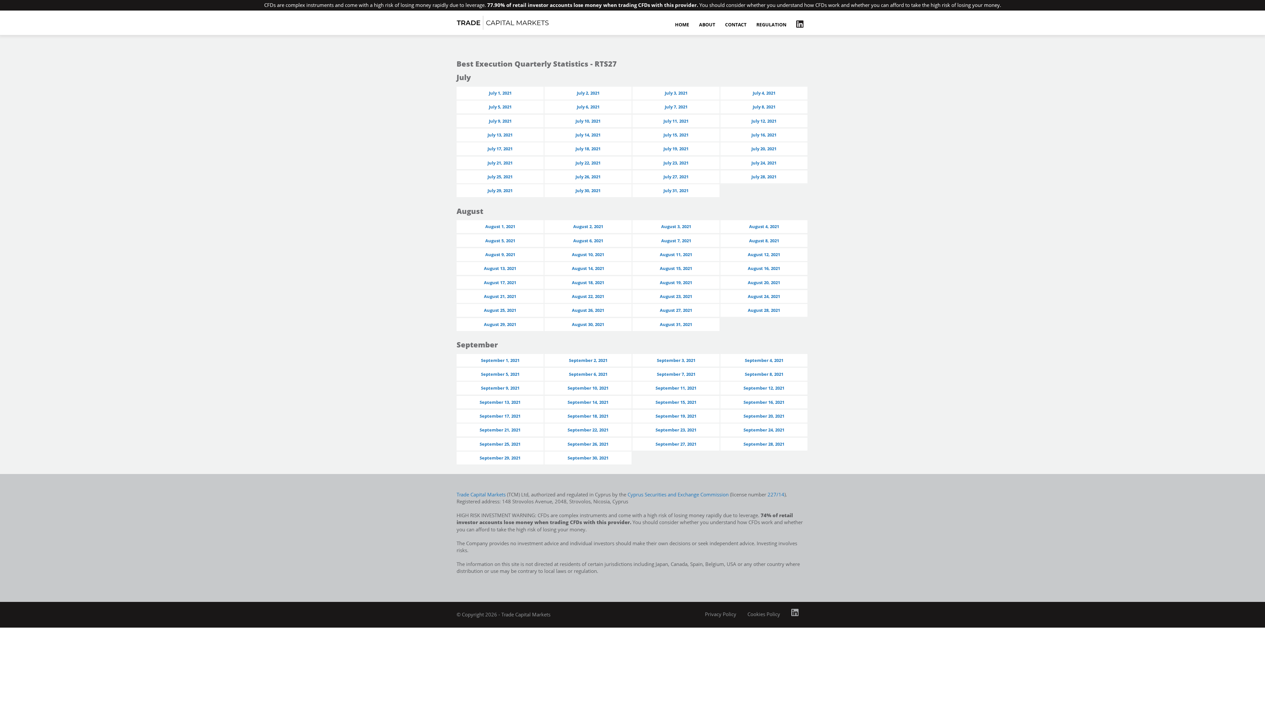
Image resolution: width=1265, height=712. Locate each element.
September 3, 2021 (676, 360)
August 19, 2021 (676, 282)
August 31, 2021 (676, 324)
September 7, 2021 (676, 374)
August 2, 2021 (588, 226)
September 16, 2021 (764, 402)
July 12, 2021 (763, 121)
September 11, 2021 (676, 388)
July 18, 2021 (588, 149)
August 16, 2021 (764, 268)
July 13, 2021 (500, 135)
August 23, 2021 (676, 296)
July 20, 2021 (763, 149)
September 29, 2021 (500, 458)
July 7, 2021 (676, 107)
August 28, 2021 (764, 310)
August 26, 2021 (588, 310)
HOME (682, 25)
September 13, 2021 (500, 402)
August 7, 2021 (676, 241)
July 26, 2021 (588, 177)
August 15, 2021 (676, 268)
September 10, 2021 (588, 388)
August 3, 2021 (676, 226)
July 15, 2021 (676, 135)
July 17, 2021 (500, 149)
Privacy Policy (720, 614)
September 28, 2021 (764, 444)
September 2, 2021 (588, 360)
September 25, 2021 (500, 444)
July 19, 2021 (676, 149)
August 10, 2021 (588, 254)
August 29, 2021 (500, 324)
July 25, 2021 (500, 177)
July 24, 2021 (763, 163)
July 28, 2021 (763, 177)
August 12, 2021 (764, 254)
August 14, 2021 (588, 268)
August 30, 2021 (588, 324)
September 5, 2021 (500, 374)
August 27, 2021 (676, 310)
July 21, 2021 (500, 163)
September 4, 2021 (764, 360)
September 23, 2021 (676, 430)
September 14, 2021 (588, 402)
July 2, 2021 (588, 93)
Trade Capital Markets (481, 494)
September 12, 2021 (764, 388)
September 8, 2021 (764, 374)
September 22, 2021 (588, 430)
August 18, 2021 (588, 282)
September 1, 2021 (500, 360)
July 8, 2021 (764, 107)
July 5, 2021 (500, 107)
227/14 (776, 494)
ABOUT (707, 25)
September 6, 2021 (588, 374)
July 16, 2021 (763, 135)
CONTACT (735, 25)
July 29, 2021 (500, 190)
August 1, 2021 (500, 226)
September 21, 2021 (500, 430)
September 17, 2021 (500, 416)
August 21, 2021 (500, 296)
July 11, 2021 (676, 121)
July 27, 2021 (676, 177)
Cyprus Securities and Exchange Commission (678, 494)
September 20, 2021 (764, 416)
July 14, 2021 (588, 135)
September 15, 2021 (676, 402)
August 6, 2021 (588, 241)
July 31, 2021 (676, 190)
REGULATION (771, 25)
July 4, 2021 (764, 93)
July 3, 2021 (676, 93)
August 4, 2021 (764, 226)
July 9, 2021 (500, 121)
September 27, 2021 (676, 444)
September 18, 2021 (588, 416)
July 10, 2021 (588, 121)
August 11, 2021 (676, 254)
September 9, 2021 (500, 388)
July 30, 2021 (588, 190)
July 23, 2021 (676, 163)
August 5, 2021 (500, 241)
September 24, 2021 (764, 430)
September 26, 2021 (588, 444)
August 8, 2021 (764, 241)
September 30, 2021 (588, 458)
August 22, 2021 (588, 296)
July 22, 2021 (588, 163)
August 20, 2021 (764, 282)
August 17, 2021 (500, 282)
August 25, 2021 (500, 310)
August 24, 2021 (764, 296)
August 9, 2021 (500, 254)
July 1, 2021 (500, 93)
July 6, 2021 (588, 107)
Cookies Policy (763, 614)
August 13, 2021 (500, 268)
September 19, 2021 (676, 416)
